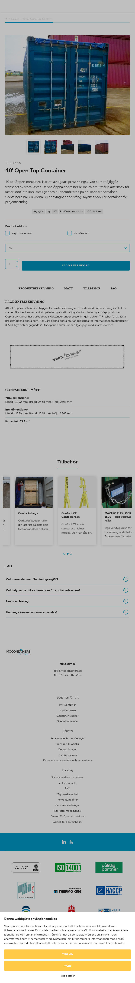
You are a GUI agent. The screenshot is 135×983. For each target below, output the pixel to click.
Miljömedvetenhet (67, 794)
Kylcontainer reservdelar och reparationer (67, 760)
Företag (67, 770)
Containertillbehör (67, 715)
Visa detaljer (67, 975)
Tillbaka (13, 162)
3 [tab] (71, 554)
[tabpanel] (24, 511)
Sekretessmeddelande (67, 810)
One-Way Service (67, 755)
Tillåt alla (67, 954)
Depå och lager (67, 749)
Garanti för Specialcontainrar (68, 816)
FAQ (67, 788)
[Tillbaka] (6, 18)
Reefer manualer (67, 783)
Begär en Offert (67, 697)
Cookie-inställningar (67, 805)
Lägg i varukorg (76, 265)
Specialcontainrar (67, 721)
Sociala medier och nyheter (67, 777)
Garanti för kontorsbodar (67, 821)
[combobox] (67, 248)
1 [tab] (64, 554)
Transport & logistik (67, 743)
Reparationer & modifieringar (67, 738)
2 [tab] (68, 554)
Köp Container (67, 710)
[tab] (67, 579)
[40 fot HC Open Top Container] (67, 85)
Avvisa (68, 965)
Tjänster (67, 731)
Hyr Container (67, 704)
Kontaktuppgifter (67, 799)
